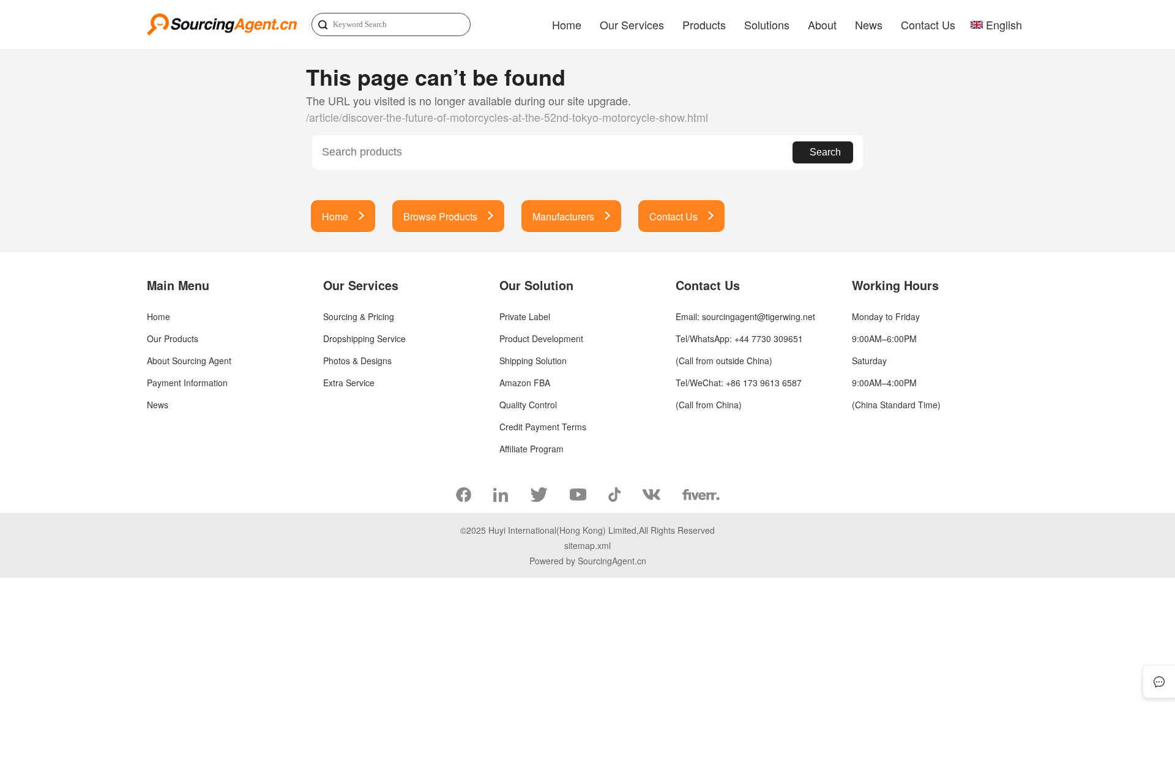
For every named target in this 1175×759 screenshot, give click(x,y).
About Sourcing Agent (189, 360)
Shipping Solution (533, 360)
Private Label (524, 316)
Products (704, 24)
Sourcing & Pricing (358, 316)
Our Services (632, 24)
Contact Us (928, 24)
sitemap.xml (587, 545)
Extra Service (349, 382)
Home (566, 24)
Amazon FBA (524, 382)
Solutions (766, 24)
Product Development (541, 338)
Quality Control (528, 404)
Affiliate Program (531, 449)
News (868, 24)
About (822, 24)
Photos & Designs (357, 360)
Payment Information (187, 382)
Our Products (172, 338)
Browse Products (440, 216)
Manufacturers (563, 216)
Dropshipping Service (364, 338)
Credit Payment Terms (542, 427)
